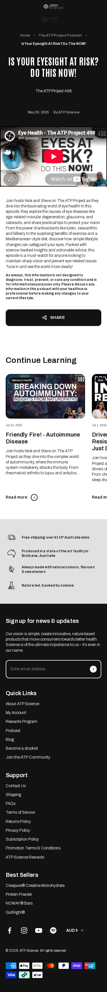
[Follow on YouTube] (39, 930)
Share (57, 317)
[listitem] (53, 6)
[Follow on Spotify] (53, 930)
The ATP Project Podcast (60, 35)
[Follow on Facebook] (9, 930)
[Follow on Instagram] (24, 930)
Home (25, 35)
